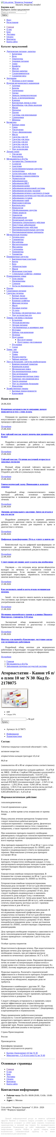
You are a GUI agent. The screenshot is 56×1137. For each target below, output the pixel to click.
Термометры (18, 252)
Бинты (15, 261)
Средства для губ (20, 137)
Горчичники (17, 90)
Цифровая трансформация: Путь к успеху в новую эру (27, 539)
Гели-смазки (17, 278)
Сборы (15, 352)
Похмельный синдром (22, 220)
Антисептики (18, 171)
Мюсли (15, 68)
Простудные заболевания (23, 225)
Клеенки (16, 100)
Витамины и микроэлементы (25, 176)
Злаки (14, 63)
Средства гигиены (15, 293)
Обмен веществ (19, 212)
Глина (15, 127)
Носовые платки (19, 308)
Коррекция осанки (20, 366)
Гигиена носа (18, 237)
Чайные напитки (20, 359)
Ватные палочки (19, 298)
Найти (4, 15)
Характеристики (14, 736)
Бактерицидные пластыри (24, 259)
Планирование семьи (16, 276)
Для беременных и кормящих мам (27, 327)
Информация (13, 734)
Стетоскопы (17, 249)
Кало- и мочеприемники (23, 98)
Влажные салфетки (21, 300)
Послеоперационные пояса (24, 371)
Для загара (17, 154)
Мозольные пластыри (22, 271)
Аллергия (16, 164)
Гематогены (17, 59)
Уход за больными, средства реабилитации (26, 361)
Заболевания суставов (22, 198)
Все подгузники (24, 339)
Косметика (11, 122)
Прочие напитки (19, 71)
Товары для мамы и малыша (20, 317)
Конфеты (16, 66)
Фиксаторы (17, 386)
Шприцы (16, 120)
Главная (10, 27)
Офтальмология (19, 217)
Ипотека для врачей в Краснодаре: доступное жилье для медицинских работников (26, 640)
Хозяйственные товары (17, 388)
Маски (15, 107)
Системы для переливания (24, 115)
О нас (9, 29)
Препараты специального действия (28, 222)
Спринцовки (18, 117)
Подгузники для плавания (29, 342)
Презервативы (18, 281)
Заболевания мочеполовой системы (28, 188)
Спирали (16, 283)
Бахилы (15, 88)
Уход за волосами (20, 149)
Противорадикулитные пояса (25, 376)
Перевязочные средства (17, 256)
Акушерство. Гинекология (24, 161)
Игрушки (16, 330)
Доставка (11, 34)
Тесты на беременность (23, 286)
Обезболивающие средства (24, 210)
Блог (9, 32)
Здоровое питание (20, 61)
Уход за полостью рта (22, 315)
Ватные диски (18, 295)
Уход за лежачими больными (25, 383)
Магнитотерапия (20, 244)
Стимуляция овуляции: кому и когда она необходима (27, 562)
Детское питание (20, 325)
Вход (9, 20)
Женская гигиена (20, 303)
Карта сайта (12, 41)
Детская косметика (20, 322)
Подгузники (17, 337)
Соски (15, 347)
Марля (15, 269)
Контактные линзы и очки (24, 103)
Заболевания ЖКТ (20, 183)
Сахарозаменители (20, 73)
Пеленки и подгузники (22, 81)
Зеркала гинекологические (24, 95)
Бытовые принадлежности (24, 391)
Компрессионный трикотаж (25, 364)
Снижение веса (19, 76)
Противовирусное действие (25, 227)
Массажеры (17, 247)
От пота (15, 310)
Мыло (15, 305)
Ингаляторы (17, 242)
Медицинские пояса (21, 369)
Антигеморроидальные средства (27, 168)
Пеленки (16, 335)
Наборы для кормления (22, 332)
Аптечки (16, 85)
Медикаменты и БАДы (17, 159)
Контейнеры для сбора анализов (27, 105)
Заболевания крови (21, 186)
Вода (14, 56)
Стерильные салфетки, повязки (26, 274)
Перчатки (16, 110)
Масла (15, 134)
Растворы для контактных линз (26, 313)
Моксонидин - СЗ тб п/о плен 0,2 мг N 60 (26, 1055)
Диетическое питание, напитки (21, 51)
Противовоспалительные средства (28, 230)
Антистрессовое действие (24, 173)
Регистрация (12, 22)
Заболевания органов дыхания (26, 190)
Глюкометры (18, 239)
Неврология (17, 208)
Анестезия (17, 166)
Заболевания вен (19, 181)
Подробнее (6, 426)
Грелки (15, 93)
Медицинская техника (17, 234)
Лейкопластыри (19, 266)
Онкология (17, 215)
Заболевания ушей (20, 200)
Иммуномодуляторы (21, 203)
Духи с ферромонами (22, 132)
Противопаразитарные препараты (27, 232)
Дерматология (18, 178)
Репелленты (17, 156)
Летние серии (13, 151)
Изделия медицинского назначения (23, 83)
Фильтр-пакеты (19, 357)
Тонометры (17, 254)
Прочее (15, 112)
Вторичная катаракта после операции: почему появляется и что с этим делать (24, 410)
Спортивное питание (16, 291)
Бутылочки (17, 320)
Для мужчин (18, 129)
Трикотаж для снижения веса (25, 379)
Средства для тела (20, 146)
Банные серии (18, 124)
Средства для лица (20, 139)
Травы (15, 354)
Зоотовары (11, 78)
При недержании (20, 374)
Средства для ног (20, 142)
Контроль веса (18, 205)
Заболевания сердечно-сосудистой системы (32, 195)
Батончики (17, 54)
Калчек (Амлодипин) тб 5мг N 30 (22, 1053)
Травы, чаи (12, 349)
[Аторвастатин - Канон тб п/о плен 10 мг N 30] (14, 707)
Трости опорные (19, 381)
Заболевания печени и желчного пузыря (30, 193)
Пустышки (17, 344)
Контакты (11, 39)
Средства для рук (20, 144)
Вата (14, 264)
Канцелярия (17, 393)
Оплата (10, 37)
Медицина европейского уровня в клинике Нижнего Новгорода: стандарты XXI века (26, 615)
